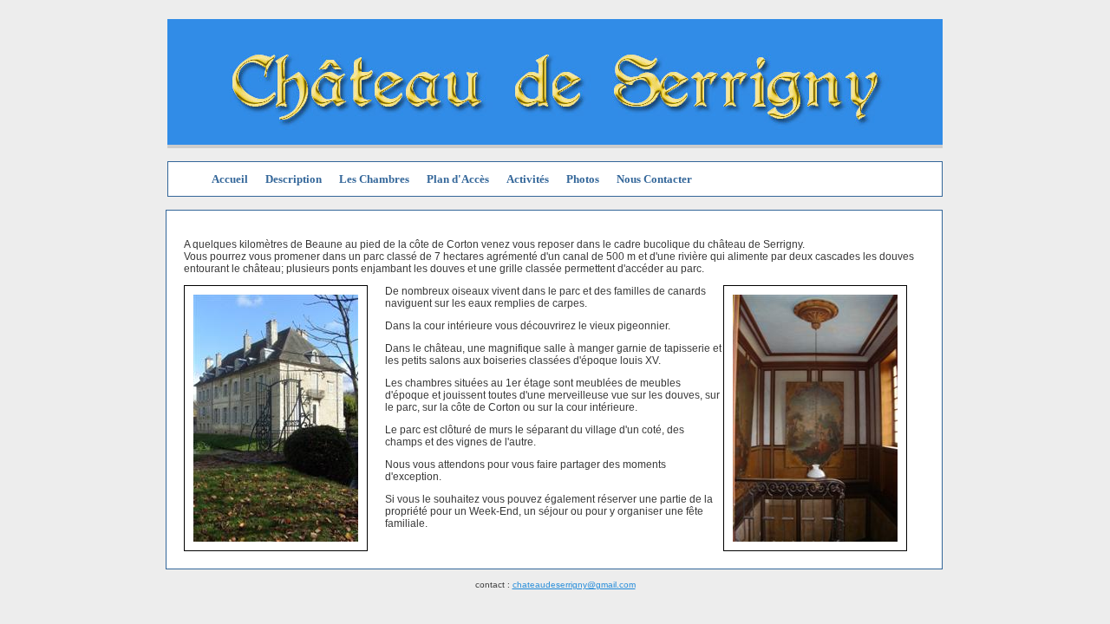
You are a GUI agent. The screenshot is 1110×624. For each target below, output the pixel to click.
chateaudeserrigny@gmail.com (574, 584)
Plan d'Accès (458, 178)
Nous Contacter (654, 178)
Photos (582, 178)
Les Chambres (374, 178)
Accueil (230, 178)
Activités (527, 178)
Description (293, 178)
